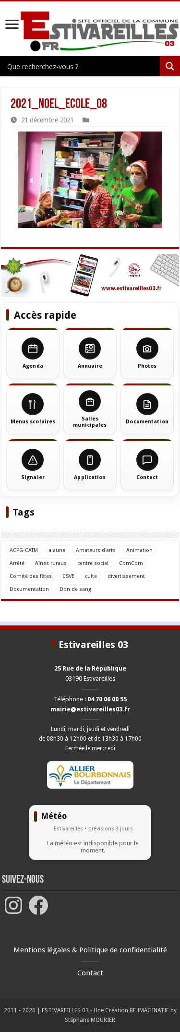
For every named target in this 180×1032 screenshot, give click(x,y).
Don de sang (75, 589)
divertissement (126, 576)
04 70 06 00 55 (107, 699)
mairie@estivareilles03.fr (90, 709)
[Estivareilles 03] (90, 275)
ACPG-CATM (24, 550)
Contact (90, 973)
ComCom (131, 563)
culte (91, 576)
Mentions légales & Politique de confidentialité (90, 950)
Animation (139, 550)
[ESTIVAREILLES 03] (90, 33)
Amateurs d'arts (96, 550)
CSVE (68, 576)
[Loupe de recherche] (170, 66)
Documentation (29, 589)
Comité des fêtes (31, 576)
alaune (56, 550)
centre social (92, 563)
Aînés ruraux (51, 563)
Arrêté (17, 563)
